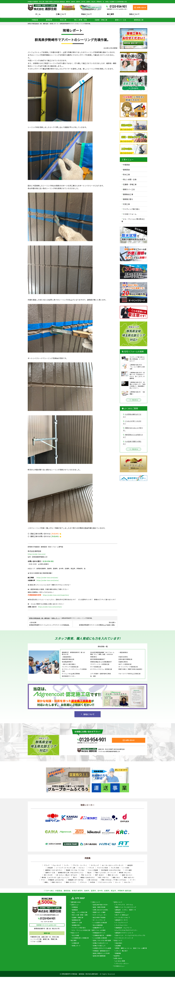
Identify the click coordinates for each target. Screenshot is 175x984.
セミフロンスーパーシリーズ (124, 938)
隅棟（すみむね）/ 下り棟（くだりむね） (114, 880)
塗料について (118, 902)
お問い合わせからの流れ (100, 910)
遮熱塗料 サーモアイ (121, 920)
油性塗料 (130, 865)
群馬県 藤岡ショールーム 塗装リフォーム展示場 (131, 948)
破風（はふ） (117, 877)
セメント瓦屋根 (93, 870)
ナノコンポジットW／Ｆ (122, 917)
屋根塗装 (49, 20)
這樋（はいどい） (127, 875)
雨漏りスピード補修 (99, 912)
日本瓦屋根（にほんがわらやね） (111, 870)
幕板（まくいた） (113, 875)
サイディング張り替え (131, 209)
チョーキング (57, 865)
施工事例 (73, 940)
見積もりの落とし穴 (99, 946)
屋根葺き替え (128, 199)
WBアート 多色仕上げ (122, 915)
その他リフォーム (129, 214)
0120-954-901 (118, 6)
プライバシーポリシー (122, 963)
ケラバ (43, 880)
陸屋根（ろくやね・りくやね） (75, 870)
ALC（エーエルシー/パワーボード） (113, 865)
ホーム (38, 14)
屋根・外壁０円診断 (99, 907)
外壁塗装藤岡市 (133, 471)
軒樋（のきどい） (57, 882)
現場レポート (76, 946)
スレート (118, 882)
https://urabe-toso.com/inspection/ (56, 595)
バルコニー (81, 868)
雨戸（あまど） (100, 875)
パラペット (83, 882)
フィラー (66, 865)
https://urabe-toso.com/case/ (47, 577)
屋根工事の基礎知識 (99, 956)
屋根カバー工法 (120, 20)
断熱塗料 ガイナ (120, 912)
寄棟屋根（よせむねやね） (56, 880)
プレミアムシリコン (121, 925)
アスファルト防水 (102, 868)
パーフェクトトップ (121, 922)
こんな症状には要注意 (100, 922)
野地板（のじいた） (125, 872)
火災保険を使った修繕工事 (80, 938)
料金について (75, 933)
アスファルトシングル (105, 882)
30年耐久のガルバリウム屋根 (102, 948)
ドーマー (133, 880)
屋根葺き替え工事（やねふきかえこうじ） (71, 872)
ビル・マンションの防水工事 (81, 930)
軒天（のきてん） (104, 877)
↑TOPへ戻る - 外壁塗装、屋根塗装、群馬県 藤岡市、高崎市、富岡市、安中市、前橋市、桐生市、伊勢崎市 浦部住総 (87, 890)
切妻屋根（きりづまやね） (76, 880)
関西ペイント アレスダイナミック (125, 907)
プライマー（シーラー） (80, 865)
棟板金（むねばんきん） (88, 877)
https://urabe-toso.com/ (37, 554)
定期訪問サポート (98, 928)
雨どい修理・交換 (80, 20)
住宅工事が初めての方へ (100, 905)
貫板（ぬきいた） (129, 877)
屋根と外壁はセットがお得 (101, 953)
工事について (96, 902)
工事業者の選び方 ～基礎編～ (102, 935)
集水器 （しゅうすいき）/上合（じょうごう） (56, 877)
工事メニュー (75, 905)
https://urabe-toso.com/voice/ (48, 580)
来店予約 (117, 956)
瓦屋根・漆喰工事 (101, 20)
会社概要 (118, 946)
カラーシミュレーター (100, 915)
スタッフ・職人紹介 (121, 951)
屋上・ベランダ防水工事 (79, 912)
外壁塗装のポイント (99, 933)
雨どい (75, 877)
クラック (46, 865)
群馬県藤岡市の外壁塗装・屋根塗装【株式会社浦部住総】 (80, 974)
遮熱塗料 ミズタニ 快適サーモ (125, 910)
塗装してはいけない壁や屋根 (102, 940)
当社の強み (118, 943)
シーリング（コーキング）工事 (65, 868)
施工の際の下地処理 (99, 917)
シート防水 (125, 868)
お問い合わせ (118, 958)
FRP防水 (92, 882)
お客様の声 (75, 943)
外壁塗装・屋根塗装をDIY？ (101, 951)
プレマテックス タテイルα (124, 905)
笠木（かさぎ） (48, 875)
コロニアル (127, 882)
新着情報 (118, 953)
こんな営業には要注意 (100, 938)
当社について (88, 714)
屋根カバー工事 (77, 922)
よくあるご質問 (120, 961)
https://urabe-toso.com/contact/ (50, 607)
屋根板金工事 (138, 20)
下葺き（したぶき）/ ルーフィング (105, 872)
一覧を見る (134, 400)
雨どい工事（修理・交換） (80, 915)
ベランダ (91, 868)
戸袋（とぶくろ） (86, 875)
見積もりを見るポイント (100, 943)
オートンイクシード (99, 920)
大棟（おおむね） (92, 880)
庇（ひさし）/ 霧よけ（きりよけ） (67, 875)
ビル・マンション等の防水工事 (133, 220)
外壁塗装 (35, 20)
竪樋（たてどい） (71, 882)
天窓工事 (126, 204)
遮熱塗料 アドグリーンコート (124, 933)
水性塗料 (50, 868)
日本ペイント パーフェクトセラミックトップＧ (130, 935)
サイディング (95, 865)
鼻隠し (47, 882)
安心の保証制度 (98, 925)
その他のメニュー (119, 966)
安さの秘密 (75, 935)
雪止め (89, 872)
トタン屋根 (128, 870)
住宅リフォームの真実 (99, 930)
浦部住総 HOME (76, 902)
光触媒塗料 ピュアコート (123, 928)
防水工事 (63, 20)
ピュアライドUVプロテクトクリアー (126, 930)
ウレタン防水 (115, 868)
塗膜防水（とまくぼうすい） (54, 870)
